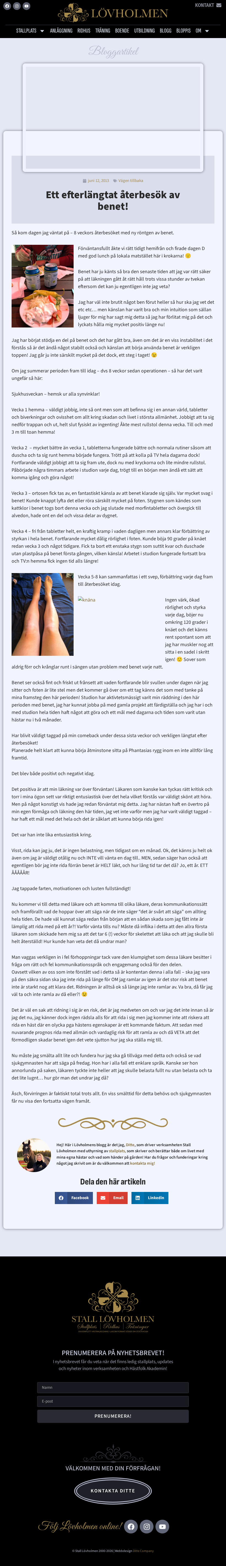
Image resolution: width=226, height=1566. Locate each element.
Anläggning (61, 30)
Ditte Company (143, 1551)
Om (198, 30)
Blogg (165, 30)
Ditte (130, 1145)
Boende (122, 30)
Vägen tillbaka (131, 181)
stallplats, (117, 1151)
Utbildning (144, 30)
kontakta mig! (143, 1163)
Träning (102, 30)
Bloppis (183, 30)
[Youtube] (26, 6)
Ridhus (83, 30)
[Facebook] (7, 6)
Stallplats (26, 30)
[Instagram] (17, 6)
